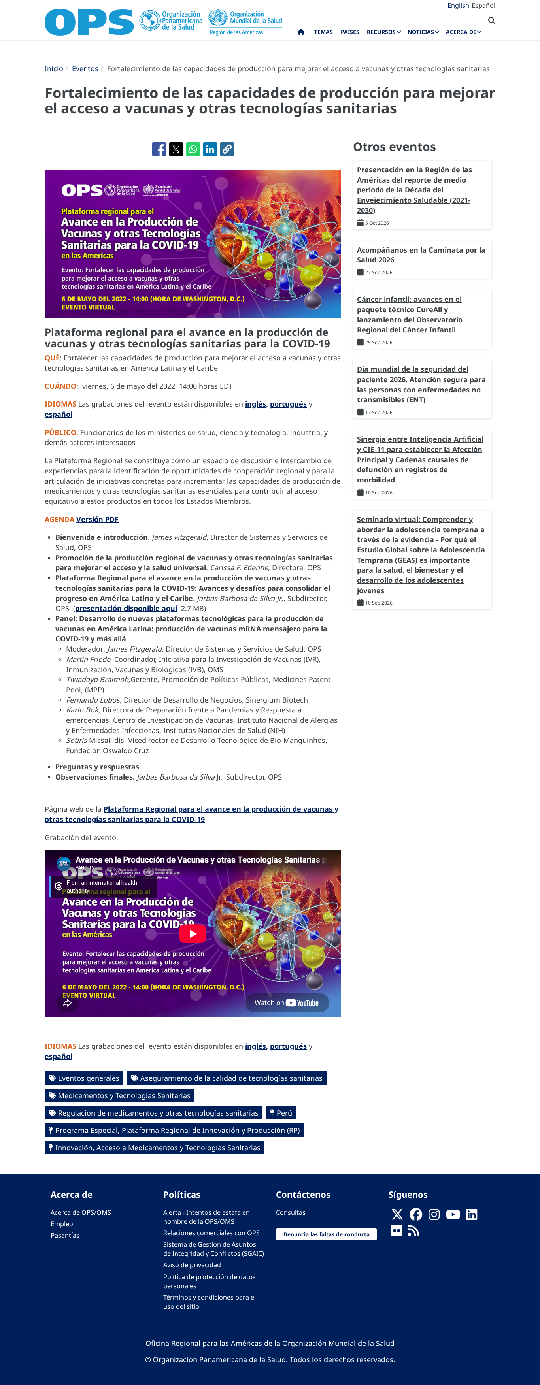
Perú (284, 1112)
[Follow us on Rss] (413, 1233)
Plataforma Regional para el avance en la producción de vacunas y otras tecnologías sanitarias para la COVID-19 (191, 814)
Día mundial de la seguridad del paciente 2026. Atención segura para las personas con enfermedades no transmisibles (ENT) (421, 384)
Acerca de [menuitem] (461, 32)
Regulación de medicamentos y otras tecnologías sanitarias (158, 1112)
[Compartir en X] (176, 149)
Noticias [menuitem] (421, 32)
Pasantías (65, 1235)
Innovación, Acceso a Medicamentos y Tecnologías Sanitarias (158, 1147)
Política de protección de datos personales (209, 1281)
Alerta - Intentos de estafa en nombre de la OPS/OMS (206, 1217)
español (58, 414)
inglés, (256, 404)
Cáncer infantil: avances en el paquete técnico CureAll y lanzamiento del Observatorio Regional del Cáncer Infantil (410, 314)
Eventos (85, 68)
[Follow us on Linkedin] (471, 1216)
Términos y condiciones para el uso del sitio (209, 1302)
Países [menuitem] (350, 32)
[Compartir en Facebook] (159, 149)
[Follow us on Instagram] (434, 1216)
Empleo (62, 1223)
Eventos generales (88, 1078)
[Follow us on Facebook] (416, 1216)
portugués (288, 404)
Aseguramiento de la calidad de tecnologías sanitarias (231, 1078)
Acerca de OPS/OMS (81, 1212)
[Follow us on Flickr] (396, 1233)
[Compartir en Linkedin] (210, 149)
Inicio (54, 68)
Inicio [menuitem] (301, 33)
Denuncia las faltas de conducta (326, 1234)
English (458, 5)
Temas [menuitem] (323, 32)
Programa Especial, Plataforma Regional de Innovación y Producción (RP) (177, 1130)
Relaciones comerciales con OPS (211, 1233)
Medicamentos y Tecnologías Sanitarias (124, 1095)
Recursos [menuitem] (381, 32)
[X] (397, 1216)
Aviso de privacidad (192, 1265)
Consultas (291, 1212)
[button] (227, 149)
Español (483, 5)
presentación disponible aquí (126, 608)
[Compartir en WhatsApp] (193, 149)
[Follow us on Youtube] (453, 1216)
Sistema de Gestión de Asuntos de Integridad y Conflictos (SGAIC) (213, 1249)
